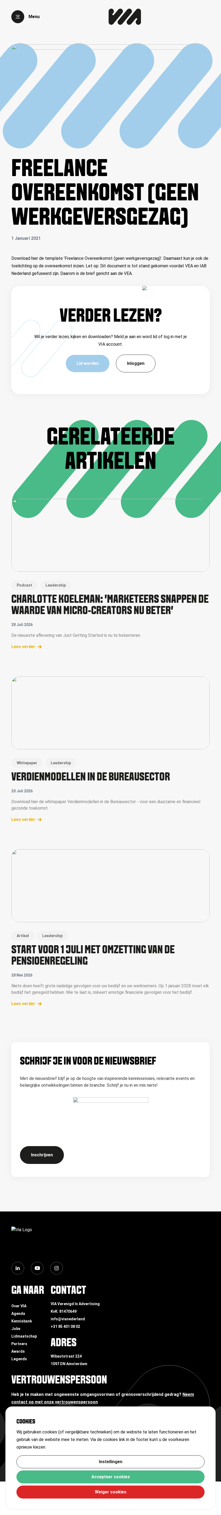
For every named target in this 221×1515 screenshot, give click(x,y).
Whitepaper (27, 763)
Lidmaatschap (24, 1336)
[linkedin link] (17, 1268)
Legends (19, 1359)
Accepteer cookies (110, 1476)
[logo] (124, 17)
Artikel (23, 936)
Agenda (18, 1313)
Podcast (24, 585)
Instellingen (110, 1461)
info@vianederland (68, 1319)
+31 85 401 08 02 (65, 1326)
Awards (18, 1351)
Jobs (15, 1329)
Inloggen (135, 363)
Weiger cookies (110, 1491)
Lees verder (23, 646)
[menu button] (17, 16)
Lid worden (88, 363)
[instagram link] (56, 1268)
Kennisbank (21, 1321)
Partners (19, 1344)
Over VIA (18, 1306)
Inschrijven (42, 1154)
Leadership (56, 585)
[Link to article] (110, 535)
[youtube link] (37, 1268)
